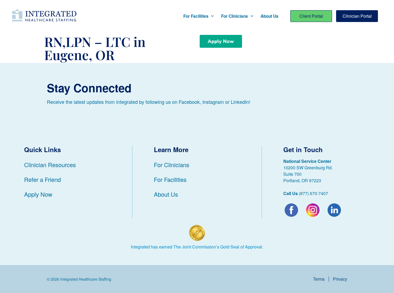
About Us (269, 16)
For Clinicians (234, 16)
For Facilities (196, 16)
